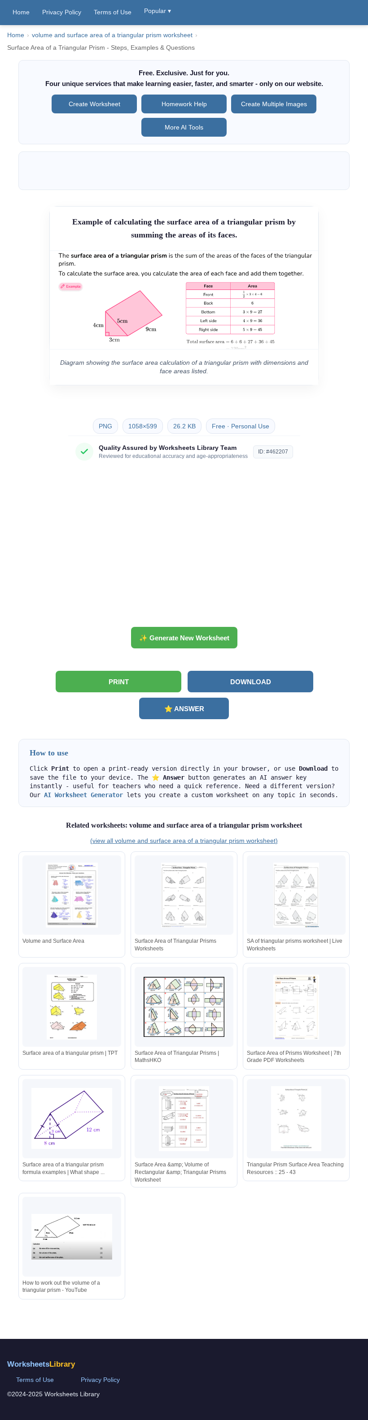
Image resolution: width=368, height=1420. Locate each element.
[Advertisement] (184, 547)
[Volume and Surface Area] (71, 895)
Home (21, 12)
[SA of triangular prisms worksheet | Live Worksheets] (296, 895)
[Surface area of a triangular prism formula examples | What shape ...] (71, 1118)
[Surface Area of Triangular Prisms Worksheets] (184, 895)
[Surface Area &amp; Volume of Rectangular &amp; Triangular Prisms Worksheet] (184, 1118)
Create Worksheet (94, 104)
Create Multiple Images (274, 104)
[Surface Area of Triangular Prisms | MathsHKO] (184, 1007)
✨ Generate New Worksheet (184, 638)
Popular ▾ (157, 10)
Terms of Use (112, 12)
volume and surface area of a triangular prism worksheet (112, 35)
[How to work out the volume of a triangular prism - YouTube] (71, 1236)
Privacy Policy (61, 12)
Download (250, 682)
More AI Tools (184, 127)
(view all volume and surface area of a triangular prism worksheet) (184, 840)
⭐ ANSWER (184, 708)
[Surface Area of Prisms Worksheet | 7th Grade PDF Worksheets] (296, 1007)
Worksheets (41, 1364)
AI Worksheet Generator (83, 794)
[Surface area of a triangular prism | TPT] (71, 1007)
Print (119, 682)
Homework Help (184, 104)
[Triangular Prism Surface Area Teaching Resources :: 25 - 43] (296, 1118)
